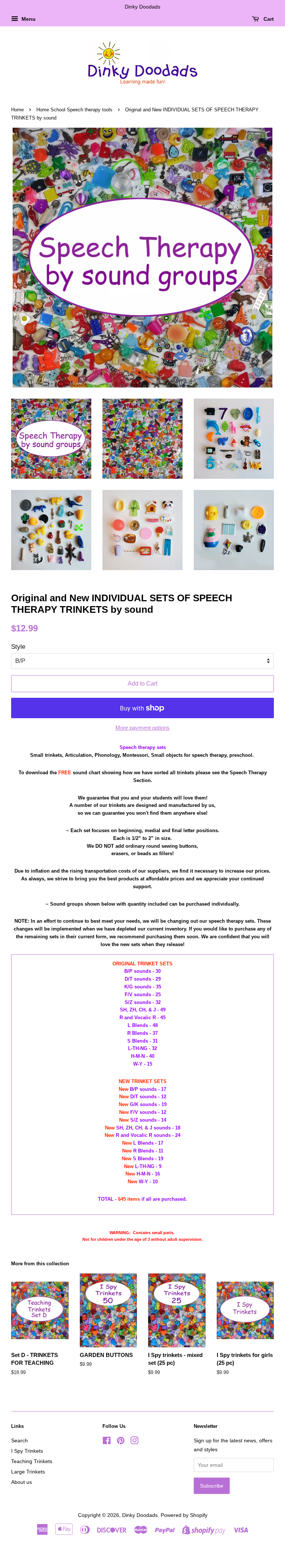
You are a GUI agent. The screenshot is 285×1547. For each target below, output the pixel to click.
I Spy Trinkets (27, 1451)
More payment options (142, 728)
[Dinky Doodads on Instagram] (134, 1442)
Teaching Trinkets (31, 1461)
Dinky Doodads (140, 1515)
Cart (268, 19)
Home (17, 109)
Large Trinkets (28, 1472)
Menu (28, 19)
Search (19, 1440)
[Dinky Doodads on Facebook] (106, 1442)
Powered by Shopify (184, 1515)
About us (21, 1482)
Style (18, 646)
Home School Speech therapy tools (74, 109)
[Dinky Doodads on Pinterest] (121, 1442)
